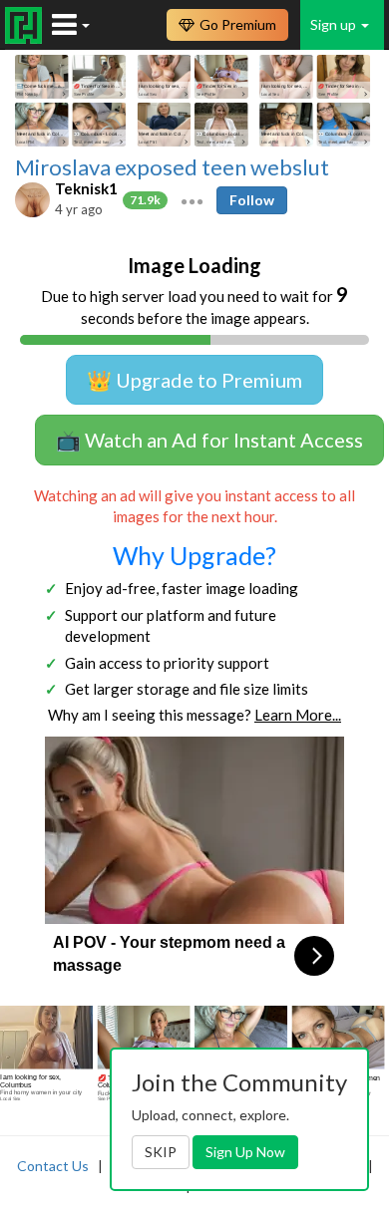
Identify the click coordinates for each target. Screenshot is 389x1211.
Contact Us (53, 1165)
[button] (192, 199)
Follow (251, 199)
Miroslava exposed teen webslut (172, 167)
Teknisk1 (86, 188)
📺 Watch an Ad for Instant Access (209, 440)
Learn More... (297, 715)
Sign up (334, 24)
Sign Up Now (245, 1151)
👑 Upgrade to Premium (194, 380)
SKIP (161, 1151)
